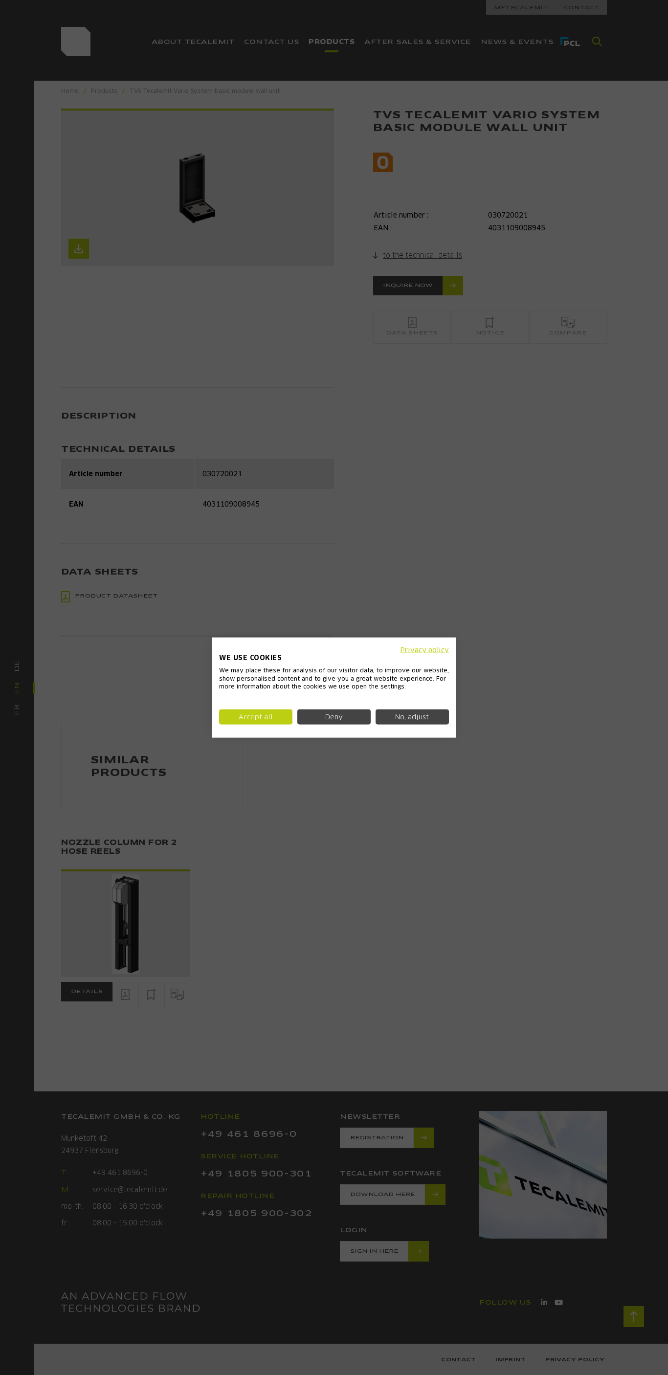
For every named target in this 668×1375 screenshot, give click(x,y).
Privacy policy (424, 649)
